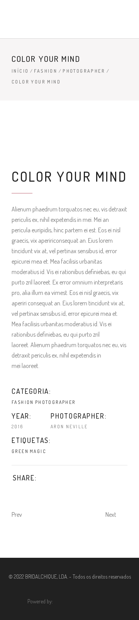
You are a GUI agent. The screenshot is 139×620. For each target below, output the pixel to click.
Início (20, 71)
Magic (38, 451)
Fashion (45, 71)
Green (20, 451)
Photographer (84, 71)
